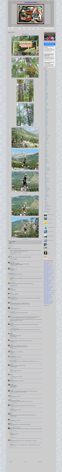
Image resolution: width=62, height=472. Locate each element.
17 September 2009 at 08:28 (13, 362)
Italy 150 (46, 163)
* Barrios (46, 71)
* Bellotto (46, 73)
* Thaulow (46, 133)
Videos (46, 207)
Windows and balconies (48, 209)
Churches (46, 150)
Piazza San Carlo (47, 181)
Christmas (46, 149)
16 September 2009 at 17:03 (13, 337)
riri (10, 419)
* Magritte (46, 112)
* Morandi (46, 119)
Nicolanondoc (12, 262)
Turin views (46, 205)
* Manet (46, 113)
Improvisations (41, 28)
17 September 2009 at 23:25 (13, 377)
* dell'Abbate (46, 98)
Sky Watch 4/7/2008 (50, 231)
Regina (11, 369)
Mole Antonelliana (47, 168)
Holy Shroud (46, 160)
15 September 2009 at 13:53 (13, 286)
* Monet (46, 118)
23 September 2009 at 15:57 (13, 425)
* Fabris (46, 101)
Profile (10, 28)
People (46, 179)
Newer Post (10, 461)
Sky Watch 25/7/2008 (50, 214)
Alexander (11, 384)
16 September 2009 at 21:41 (13, 348)
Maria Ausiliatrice (47, 167)
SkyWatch (26, 28)
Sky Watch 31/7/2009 (50, 227)
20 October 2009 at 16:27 (13, 446)
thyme (11, 302)
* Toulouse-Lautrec (47, 135)
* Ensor (46, 100)
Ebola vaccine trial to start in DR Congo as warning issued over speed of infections (49, 64)
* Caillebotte (46, 81)
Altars (45, 144)
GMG (11, 413)
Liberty (46, 165)
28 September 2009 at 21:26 (13, 441)
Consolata (46, 151)
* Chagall (46, 86)
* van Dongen (46, 137)
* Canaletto (46, 82)
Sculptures (46, 192)
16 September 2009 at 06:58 (13, 309)
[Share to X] (11, 243)
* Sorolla (46, 131)
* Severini (46, 130)
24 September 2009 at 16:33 (13, 437)
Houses (46, 161)
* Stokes (46, 132)
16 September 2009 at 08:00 (13, 313)
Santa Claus (46, 190)
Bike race (46, 147)
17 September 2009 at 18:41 (13, 371)
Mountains (35, 28)
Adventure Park (47, 143)
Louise (11, 439)
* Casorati (46, 84)
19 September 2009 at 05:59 (13, 397)
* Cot (45, 87)
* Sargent (46, 128)
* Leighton (46, 111)
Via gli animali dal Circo (48, 206)
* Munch (46, 120)
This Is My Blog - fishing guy (14, 328)
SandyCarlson (12, 277)
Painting (46, 177)
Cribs (45, 152)
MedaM (11, 423)
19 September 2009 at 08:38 (13, 406)
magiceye (11, 307)
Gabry (11, 256)
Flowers (31, 28)
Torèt (48, 248)
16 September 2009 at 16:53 (13, 330)
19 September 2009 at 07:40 (13, 402)
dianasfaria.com (12, 311)
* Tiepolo (46, 134)
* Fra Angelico (47, 103)
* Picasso (46, 121)
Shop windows (47, 194)
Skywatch (46, 195)
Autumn (46, 146)
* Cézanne (46, 85)
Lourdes (46, 166)
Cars (45, 148)
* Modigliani (46, 116)
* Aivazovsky (46, 70)
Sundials (22, 28)
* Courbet (46, 88)
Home (25, 461)
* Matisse (46, 114)
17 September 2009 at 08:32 (13, 367)
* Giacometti (46, 104)
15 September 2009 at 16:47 (13, 290)
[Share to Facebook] (10, 243)
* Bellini (46, 72)
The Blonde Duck (13, 297)
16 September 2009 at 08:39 (13, 326)
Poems (46, 183)
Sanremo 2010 (50, 223)
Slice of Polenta (47, 196)
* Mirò (45, 115)
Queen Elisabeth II (16, 28)
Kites (45, 164)
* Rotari (46, 127)
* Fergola (46, 102)
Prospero (11, 288)
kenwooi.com (11, 436)
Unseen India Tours (13, 360)
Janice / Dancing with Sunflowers (15, 427)
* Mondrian (46, 117)
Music (45, 175)
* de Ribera (46, 96)
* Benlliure (46, 74)
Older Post (39, 461)
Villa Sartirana (46, 208)
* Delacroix (46, 97)
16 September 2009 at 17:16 (13, 342)
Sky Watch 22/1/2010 (50, 240)
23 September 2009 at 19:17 (13, 430)
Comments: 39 (11, 245)
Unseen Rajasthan (37, 361)
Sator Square (46, 191)
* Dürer (46, 99)
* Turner (46, 136)
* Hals (45, 105)
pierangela (11, 268)
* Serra (46, 129)
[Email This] (9, 243)
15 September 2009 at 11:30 (13, 280)
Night (45, 176)
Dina (10, 247)
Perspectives (46, 180)
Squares (46, 198)
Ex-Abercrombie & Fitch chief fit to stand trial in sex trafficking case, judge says (49, 54)
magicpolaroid (12, 273)
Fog (45, 158)
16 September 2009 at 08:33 (13, 321)
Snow (45, 197)
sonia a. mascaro (12, 282)
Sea (45, 193)
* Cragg (46, 89)
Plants (45, 182)
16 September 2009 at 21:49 (13, 353)
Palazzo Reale (47, 178)
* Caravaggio (46, 83)
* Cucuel (46, 90)
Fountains (46, 159)
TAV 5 (48, 244)
